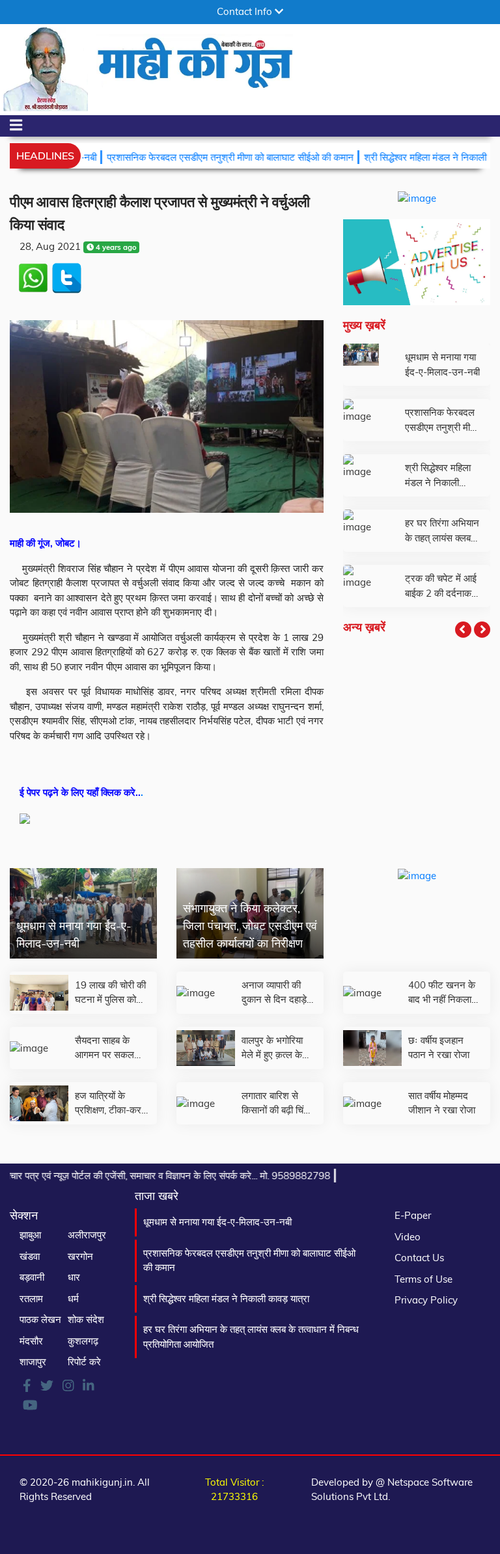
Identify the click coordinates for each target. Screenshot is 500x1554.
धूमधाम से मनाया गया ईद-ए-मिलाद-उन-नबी (217, 1222)
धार (74, 1277)
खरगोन (80, 1256)
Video (408, 1237)
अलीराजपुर (87, 1235)
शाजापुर (33, 1362)
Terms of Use (423, 1279)
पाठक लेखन (40, 1319)
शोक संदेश (86, 1319)
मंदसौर (31, 1341)
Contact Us (419, 1257)
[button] (463, 629)
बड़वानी (32, 1277)
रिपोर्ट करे (84, 1362)
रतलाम (31, 1298)
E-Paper (413, 1215)
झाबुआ (30, 1235)
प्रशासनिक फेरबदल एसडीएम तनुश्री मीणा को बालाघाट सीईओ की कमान (200, 157)
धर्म (73, 1298)
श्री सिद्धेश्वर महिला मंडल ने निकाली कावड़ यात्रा (226, 1298)
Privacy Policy (426, 1300)
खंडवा (30, 1256)
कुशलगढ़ (83, 1341)
